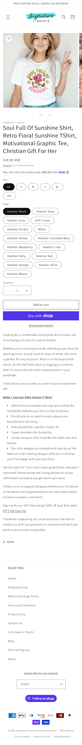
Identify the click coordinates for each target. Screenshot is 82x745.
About (12, 659)
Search (12, 578)
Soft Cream (42, 220)
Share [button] (10, 541)
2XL (9, 196)
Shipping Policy (18, 587)
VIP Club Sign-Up (14, 511)
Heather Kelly (16, 256)
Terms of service (42, 736)
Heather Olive (48, 265)
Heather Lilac (52, 247)
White (42, 229)
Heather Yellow (17, 238)
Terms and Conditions (22, 605)
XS (8, 187)
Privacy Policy (16, 614)
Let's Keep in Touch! (21, 632)
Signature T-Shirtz (25, 730)
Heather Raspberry (20, 247)
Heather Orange (18, 265)
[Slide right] (49, 115)
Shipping (7, 165)
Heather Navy (45, 211)
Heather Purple (17, 229)
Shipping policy (62, 736)
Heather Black (16, 211)
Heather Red (44, 256)
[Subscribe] (61, 684)
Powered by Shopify (46, 730)
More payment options (41, 325)
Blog (11, 641)
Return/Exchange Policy (23, 596)
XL (57, 187)
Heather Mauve (17, 274)
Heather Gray (16, 220)
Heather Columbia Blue (54, 238)
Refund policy (67, 730)
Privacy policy (22, 736)
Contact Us (15, 623)
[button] (8, 17)
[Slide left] (32, 115)
